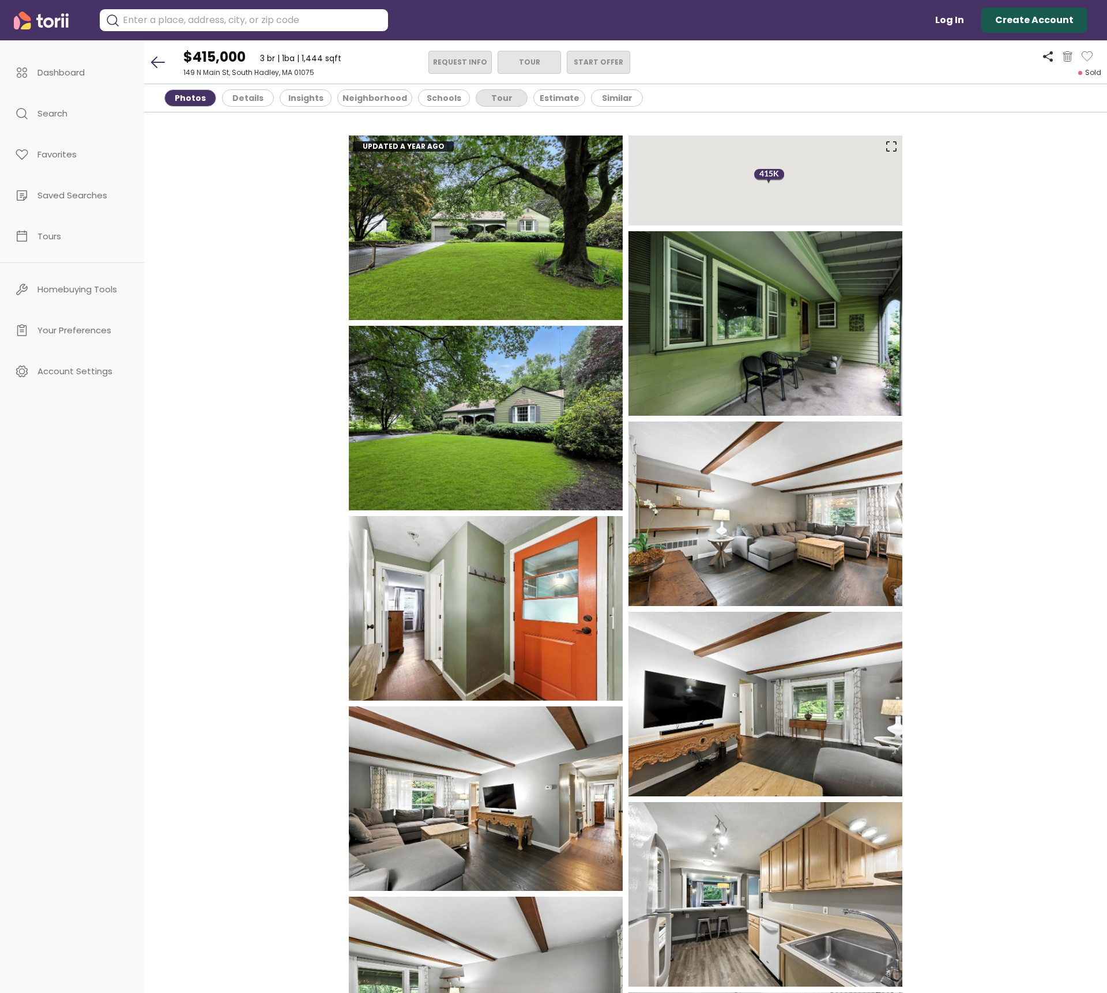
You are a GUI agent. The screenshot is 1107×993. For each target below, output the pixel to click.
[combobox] (252, 20)
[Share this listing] (1047, 56)
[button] (72, 72)
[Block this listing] (1067, 56)
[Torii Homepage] (49, 20)
